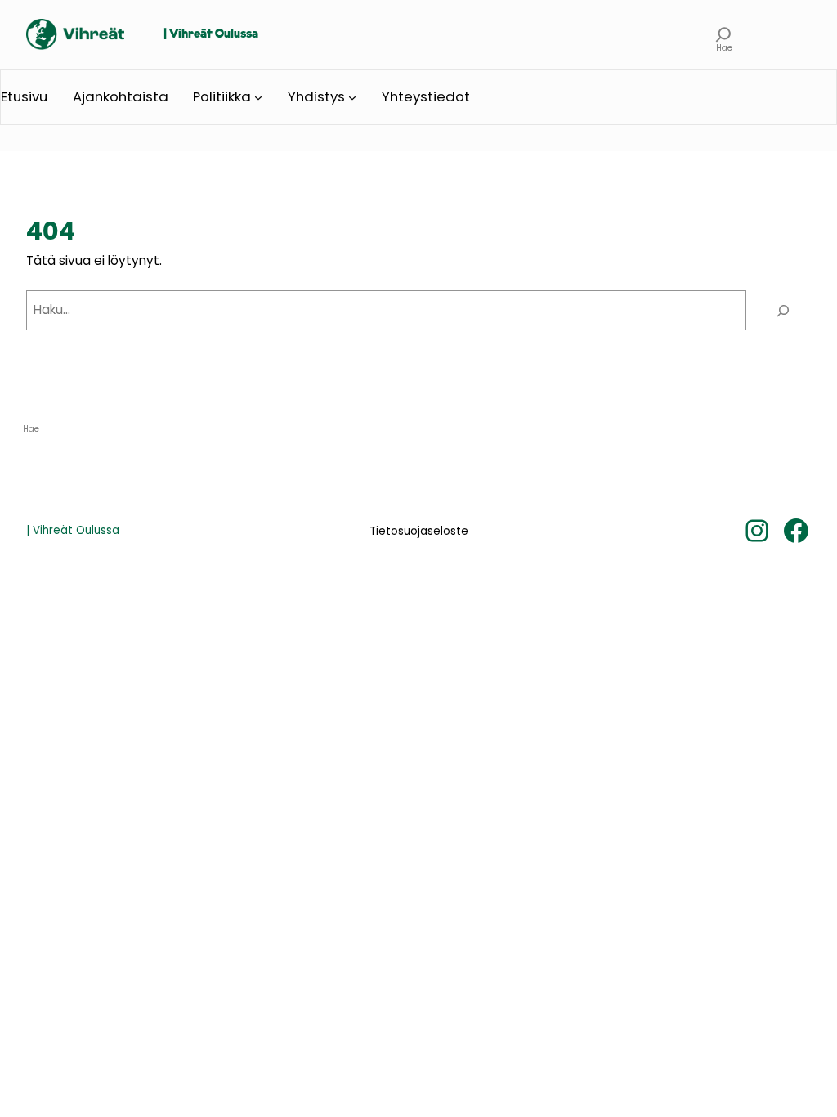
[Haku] (782, 310)
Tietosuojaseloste (418, 531)
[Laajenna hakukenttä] (723, 34)
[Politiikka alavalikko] (258, 97)
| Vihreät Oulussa (210, 34)
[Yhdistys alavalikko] (352, 97)
